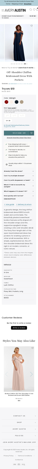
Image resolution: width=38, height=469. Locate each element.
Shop (19, 422)
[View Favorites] (34, 10)
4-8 (7, 115)
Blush (11, 102)
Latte (22, 102)
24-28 (8, 121)
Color (10, 98)
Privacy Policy (9, 456)
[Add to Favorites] (31, 25)
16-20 (22, 115)
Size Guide (9, 204)
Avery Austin (19, 429)
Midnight (20, 16)
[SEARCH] (30, 9)
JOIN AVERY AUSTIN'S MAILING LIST (19, 442)
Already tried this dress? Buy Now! (19, 138)
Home (4, 16)
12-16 (14, 115)
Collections (11, 16)
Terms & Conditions (25, 456)
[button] (13, 83)
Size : (19, 110)
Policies (19, 436)
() (11, 108)
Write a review (19, 328)
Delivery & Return (24, 204)
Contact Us (19, 416)
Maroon (6, 102)
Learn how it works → (26, 68)
